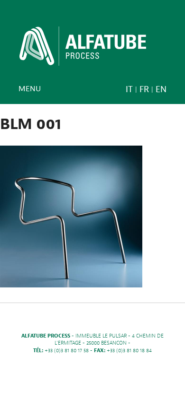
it (129, 89)
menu (29, 89)
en (161, 89)
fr (144, 89)
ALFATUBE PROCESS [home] (82, 49)
